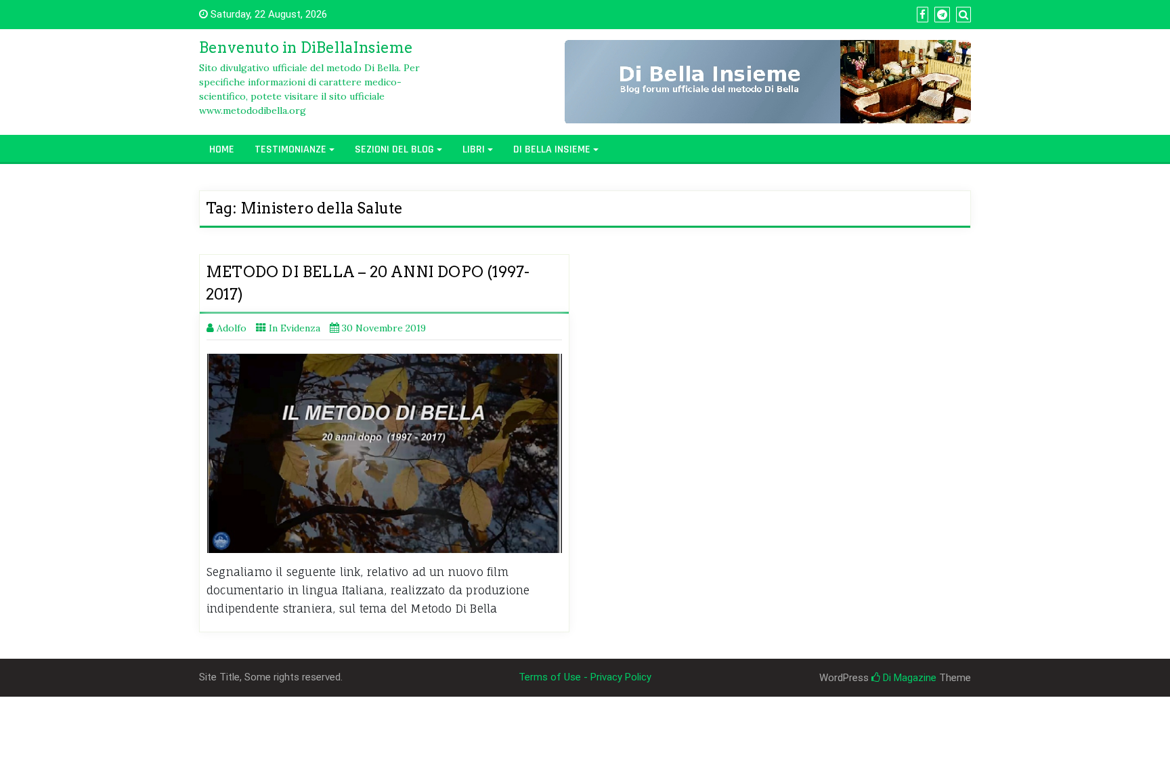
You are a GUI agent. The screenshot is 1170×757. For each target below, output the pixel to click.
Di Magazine (908, 678)
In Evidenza (294, 328)
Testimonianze (290, 149)
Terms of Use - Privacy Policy (585, 677)
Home (221, 149)
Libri (473, 149)
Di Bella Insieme (551, 149)
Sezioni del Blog (394, 149)
